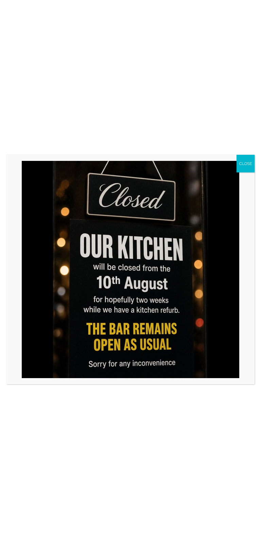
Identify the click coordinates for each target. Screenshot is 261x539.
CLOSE (245, 163)
